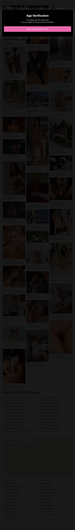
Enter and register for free (37, 29)
